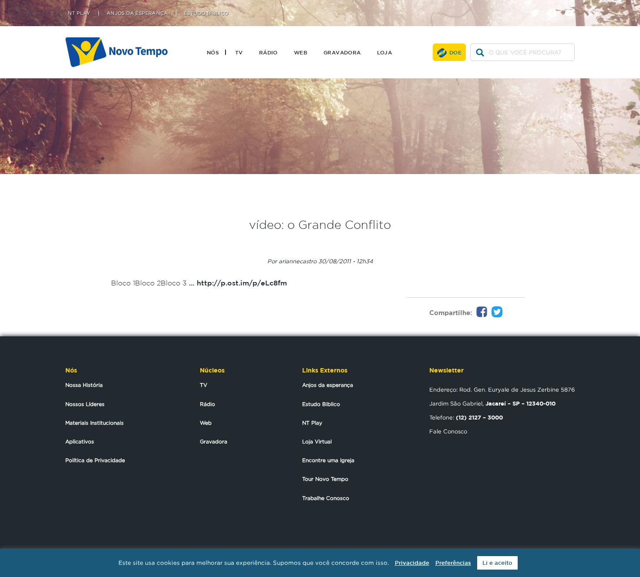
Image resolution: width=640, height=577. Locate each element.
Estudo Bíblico (206, 13)
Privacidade (412, 563)
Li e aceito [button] (497, 563)
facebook (555, 5)
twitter (537, 5)
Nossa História (84, 385)
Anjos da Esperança (137, 13)
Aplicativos (79, 441)
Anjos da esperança (327, 385)
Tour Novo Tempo (325, 479)
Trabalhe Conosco (325, 498)
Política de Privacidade (95, 460)
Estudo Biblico (321, 404)
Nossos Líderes (84, 404)
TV (239, 52)
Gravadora (342, 52)
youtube (572, 5)
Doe (455, 52)
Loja (384, 52)
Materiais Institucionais (94, 423)
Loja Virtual (317, 441)
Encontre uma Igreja (328, 460)
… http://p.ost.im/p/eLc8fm (238, 283)
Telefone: (466, 417)
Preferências (453, 563)
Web (300, 52)
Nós (213, 52)
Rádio (268, 52)
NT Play (79, 13)
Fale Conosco (448, 431)
